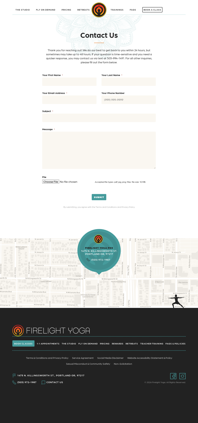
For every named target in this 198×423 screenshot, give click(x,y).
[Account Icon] (181, 8)
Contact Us (54, 382)
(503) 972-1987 (27, 382)
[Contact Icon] (171, 8)
